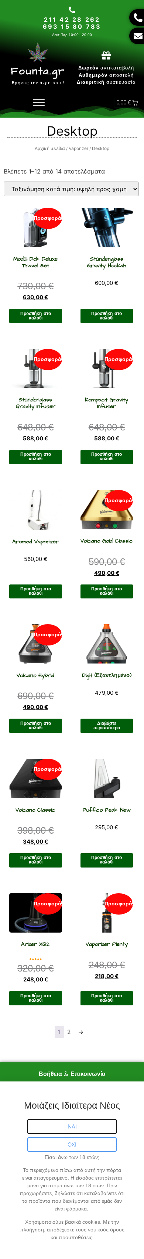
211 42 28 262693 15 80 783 (72, 23)
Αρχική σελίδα (50, 148)
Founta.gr (38, 71)
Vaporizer (78, 148)
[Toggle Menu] (39, 102)
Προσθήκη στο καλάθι (35, 316)
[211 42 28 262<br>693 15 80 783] (72, 10)
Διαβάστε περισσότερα (106, 725)
